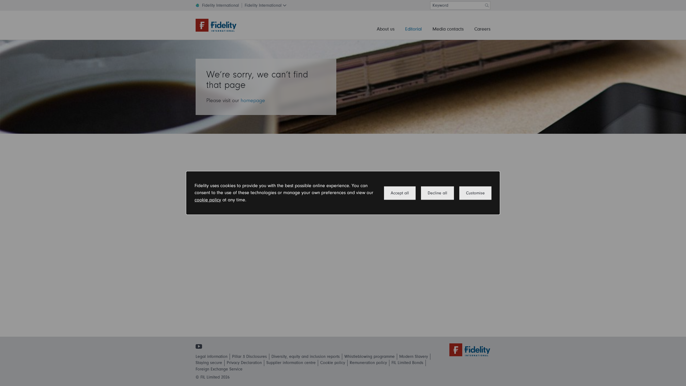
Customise (475, 193)
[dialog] (343, 192)
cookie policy (208, 200)
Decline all (437, 193)
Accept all (400, 193)
